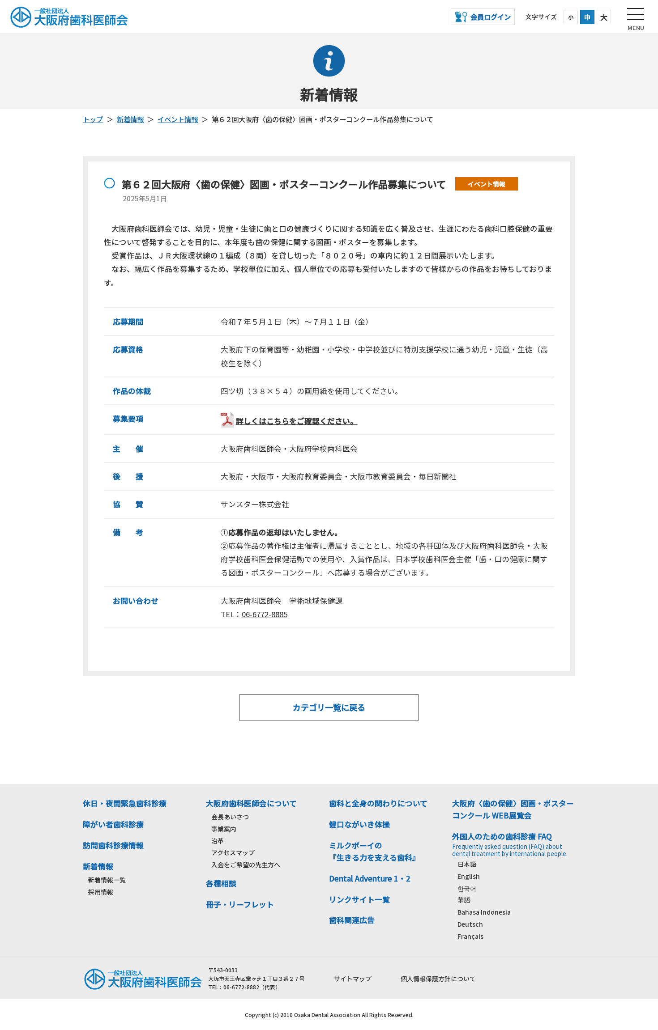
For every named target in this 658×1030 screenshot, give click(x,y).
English (468, 876)
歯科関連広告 (352, 920)
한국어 (466, 888)
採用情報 (100, 891)
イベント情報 (178, 119)
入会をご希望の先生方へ (245, 864)
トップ (93, 119)
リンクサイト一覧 (359, 899)
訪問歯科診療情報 (113, 845)
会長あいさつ (230, 816)
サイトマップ (353, 978)
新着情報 (130, 119)
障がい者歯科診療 (113, 824)
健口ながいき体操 (359, 824)
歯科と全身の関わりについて (378, 803)
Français (470, 936)
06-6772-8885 (264, 614)
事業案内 (223, 828)
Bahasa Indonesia (484, 911)
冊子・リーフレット (240, 904)
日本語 (466, 864)
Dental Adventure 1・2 (369, 878)
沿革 (217, 840)
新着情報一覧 (107, 879)
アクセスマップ (233, 852)
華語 (463, 899)
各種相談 (221, 883)
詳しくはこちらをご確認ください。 (297, 420)
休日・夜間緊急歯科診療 (125, 803)
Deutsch (470, 924)
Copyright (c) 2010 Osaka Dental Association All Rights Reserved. (329, 1014)
